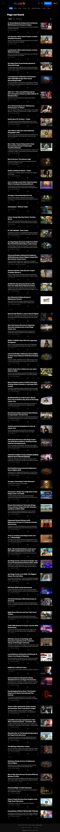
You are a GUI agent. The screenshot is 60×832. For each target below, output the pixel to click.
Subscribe (48, 3)
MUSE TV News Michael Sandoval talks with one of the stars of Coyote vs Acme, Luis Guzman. (23, 41)
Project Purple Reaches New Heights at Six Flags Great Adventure (22, 800)
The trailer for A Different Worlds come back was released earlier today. (22, 173)
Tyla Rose (20, 781)
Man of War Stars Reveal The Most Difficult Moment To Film (23, 775)
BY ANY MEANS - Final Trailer (18, 230)
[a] (46, 26)
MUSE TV (16, 30)
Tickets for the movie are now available (17, 483)
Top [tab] (14, 19)
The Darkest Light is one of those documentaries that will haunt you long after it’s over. (22, 162)
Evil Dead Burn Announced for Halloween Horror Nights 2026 (22, 469)
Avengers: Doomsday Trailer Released (21, 481)
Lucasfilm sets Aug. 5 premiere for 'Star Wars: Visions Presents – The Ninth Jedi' (22, 721)
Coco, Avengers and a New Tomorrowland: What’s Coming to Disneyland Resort (22, 183)
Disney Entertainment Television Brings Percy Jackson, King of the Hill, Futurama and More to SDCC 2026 (22, 507)
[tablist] (15, 18)
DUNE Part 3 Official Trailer (17, 667)
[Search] (38, 3)
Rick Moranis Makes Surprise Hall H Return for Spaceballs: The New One (23, 414)
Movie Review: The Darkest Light (19, 159)
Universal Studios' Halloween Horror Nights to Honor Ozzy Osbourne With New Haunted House (23, 355)
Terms (33, 825)
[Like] (9, 32)
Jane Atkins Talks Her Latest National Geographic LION (21, 131)
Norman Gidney (15, 164)
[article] (30, 28)
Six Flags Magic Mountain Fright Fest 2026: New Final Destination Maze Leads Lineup (23, 243)
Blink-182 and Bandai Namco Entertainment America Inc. (22, 553)
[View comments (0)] (18, 32)
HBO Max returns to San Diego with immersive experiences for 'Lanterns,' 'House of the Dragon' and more (21, 641)
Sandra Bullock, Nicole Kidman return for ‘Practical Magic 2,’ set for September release (23, 790)
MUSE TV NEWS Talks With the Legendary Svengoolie (22, 341)
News (15, 8)
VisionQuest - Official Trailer (18, 207)
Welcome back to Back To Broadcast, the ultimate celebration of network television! (23, 27)
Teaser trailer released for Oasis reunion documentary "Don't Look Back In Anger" (22, 707)
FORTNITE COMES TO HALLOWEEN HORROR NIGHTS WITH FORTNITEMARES (23, 456)
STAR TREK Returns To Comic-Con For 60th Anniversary (23, 626)
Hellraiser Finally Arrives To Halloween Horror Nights (21, 762)
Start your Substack (27, 827)
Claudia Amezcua (16, 189)
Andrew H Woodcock (16, 304)
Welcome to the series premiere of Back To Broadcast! (21, 98)
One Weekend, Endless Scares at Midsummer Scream (19, 298)
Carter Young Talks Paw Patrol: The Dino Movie (22, 218)
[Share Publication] (42, 3)
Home (11, 8)
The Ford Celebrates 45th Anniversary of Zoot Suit (22, 600)
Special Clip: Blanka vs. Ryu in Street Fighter (23, 314)
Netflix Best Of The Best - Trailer (19, 119)
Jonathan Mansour (15, 751)
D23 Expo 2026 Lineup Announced (20, 587)
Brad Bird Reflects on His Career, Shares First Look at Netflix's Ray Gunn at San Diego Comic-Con (23, 399)
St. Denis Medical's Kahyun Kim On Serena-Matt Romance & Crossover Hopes (23, 24)
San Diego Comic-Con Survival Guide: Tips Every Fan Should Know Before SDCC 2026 (23, 562)
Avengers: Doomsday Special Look (20, 195)
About (49, 8)
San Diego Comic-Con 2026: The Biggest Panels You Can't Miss (22, 575)
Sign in (55, 3)
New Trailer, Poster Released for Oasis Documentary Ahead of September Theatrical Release (21, 146)
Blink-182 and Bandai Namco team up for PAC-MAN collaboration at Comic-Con (22, 550)
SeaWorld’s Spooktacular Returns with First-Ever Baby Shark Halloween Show (21, 285)
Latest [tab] (10, 19)
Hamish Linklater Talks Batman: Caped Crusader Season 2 (21, 271)
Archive (44, 8)
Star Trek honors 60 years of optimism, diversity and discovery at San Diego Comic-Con (21, 327)
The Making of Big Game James (19, 746)
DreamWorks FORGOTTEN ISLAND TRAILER (23, 811)
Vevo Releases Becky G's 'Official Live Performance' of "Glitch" (21, 107)
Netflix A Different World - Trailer (19, 171)
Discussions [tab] (19, 19)
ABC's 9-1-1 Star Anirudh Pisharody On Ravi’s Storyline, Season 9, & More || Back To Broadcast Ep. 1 (23, 94)
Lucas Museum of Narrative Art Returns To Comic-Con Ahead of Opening (22, 655)
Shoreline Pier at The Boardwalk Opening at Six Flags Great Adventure (23, 734)
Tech (29, 8)
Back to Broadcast (36, 8)
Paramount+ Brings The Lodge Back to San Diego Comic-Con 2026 (22, 493)
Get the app (35, 827)
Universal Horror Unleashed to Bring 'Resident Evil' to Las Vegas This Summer (22, 679)
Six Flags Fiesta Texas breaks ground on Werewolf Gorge (21, 64)
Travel (24, 8)
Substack (24, 830)
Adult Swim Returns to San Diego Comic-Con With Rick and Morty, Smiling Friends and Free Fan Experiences (22, 441)
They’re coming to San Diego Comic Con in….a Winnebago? (22, 536)
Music (20, 8)
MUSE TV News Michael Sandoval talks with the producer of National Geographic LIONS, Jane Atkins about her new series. (23, 135)
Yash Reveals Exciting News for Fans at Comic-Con (21, 427)
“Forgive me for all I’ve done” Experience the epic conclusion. (23, 669)
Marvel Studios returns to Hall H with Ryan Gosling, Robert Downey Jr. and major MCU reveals (23, 384)
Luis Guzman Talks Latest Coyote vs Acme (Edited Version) (22, 51)
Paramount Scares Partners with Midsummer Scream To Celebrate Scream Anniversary (22, 522)
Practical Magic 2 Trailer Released (20, 788)
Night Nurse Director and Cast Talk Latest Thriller (22, 613)
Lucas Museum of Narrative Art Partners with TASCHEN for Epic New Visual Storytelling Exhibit (22, 78)
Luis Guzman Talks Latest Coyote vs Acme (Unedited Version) (22, 37)
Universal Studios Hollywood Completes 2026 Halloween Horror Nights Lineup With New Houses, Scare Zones (23, 257)
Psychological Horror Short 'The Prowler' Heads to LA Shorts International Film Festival (22, 693)
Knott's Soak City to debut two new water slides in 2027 (22, 370)
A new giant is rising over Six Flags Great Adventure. (21, 803)
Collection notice (38, 825)
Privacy (30, 825)
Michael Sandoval (16, 70)
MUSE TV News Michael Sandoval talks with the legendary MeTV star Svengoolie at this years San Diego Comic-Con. (22, 345)
